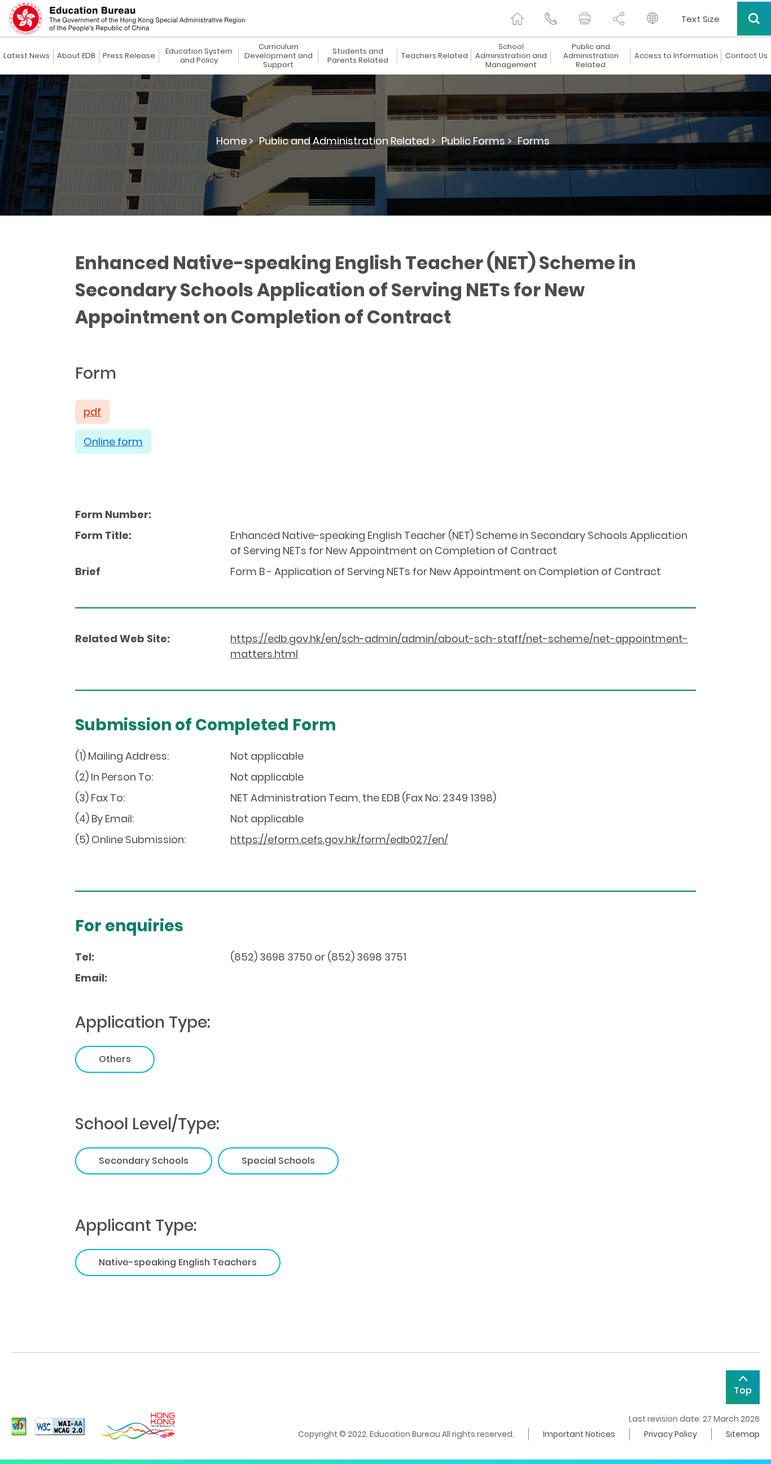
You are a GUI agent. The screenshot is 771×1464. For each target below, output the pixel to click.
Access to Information (676, 55)
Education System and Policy (199, 56)
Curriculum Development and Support (278, 55)
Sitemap (743, 1434)
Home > (234, 141)
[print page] (585, 19)
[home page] (517, 19)
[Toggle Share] (618, 19)
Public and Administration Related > (347, 141)
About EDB (76, 55)
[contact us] (551, 19)
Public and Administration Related (591, 55)
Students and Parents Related (357, 56)
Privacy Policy (670, 1434)
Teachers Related (434, 55)
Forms (534, 141)
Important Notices (579, 1434)
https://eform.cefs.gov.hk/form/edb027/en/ (339, 839)
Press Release (129, 55)
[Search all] (754, 19)
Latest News (26, 55)
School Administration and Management (511, 55)
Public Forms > (476, 141)
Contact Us (746, 55)
